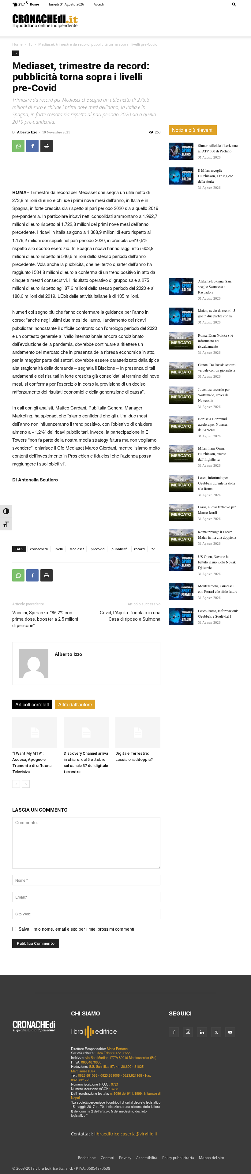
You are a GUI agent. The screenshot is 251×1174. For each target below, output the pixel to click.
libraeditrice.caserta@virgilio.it (125, 1134)
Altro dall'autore (75, 704)
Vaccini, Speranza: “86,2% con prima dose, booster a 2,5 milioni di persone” (45, 619)
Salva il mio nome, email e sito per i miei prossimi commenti (76, 929)
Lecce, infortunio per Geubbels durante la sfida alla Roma (216, 483)
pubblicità (119, 549)
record (139, 549)
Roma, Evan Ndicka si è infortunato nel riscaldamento (215, 341)
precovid (98, 549)
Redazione (87, 1157)
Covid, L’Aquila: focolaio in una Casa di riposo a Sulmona (130, 616)
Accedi (99, 4)
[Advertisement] (158, 21)
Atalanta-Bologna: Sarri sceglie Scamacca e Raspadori (215, 286)
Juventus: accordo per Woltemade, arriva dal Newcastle (214, 395)
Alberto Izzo (27, 132)
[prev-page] (16, 784)
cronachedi (39, 549)
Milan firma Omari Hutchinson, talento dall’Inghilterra (212, 454)
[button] (234, 4)
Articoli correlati (32, 704)
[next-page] (26, 784)
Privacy (125, 1157)
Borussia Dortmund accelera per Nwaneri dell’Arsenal (213, 424)
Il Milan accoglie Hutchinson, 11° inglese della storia (215, 176)
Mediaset (76, 549)
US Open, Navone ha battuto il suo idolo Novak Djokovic (217, 562)
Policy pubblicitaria (178, 1157)
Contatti (107, 1157)
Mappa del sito (211, 1157)
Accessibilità (146, 1157)
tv (153, 549)
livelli (58, 549)
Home (17, 44)
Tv (30, 44)
